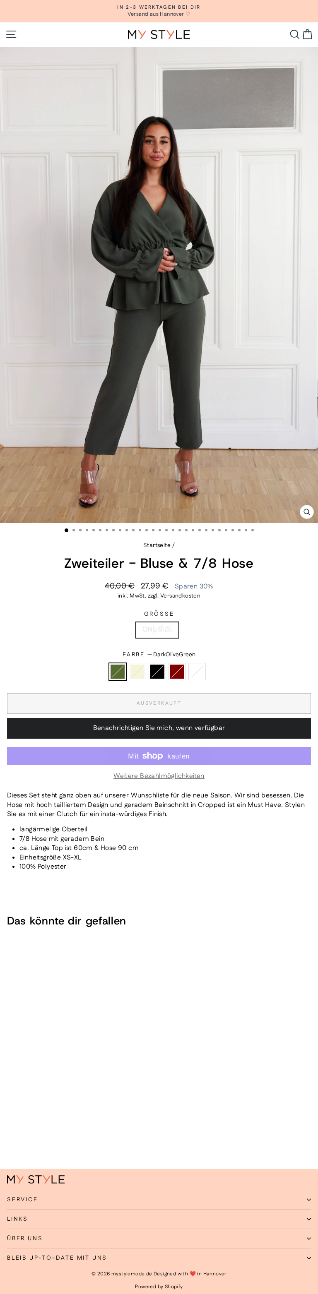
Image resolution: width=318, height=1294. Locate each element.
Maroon (177, 671)
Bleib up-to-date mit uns (57, 1258)
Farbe (159, 655)
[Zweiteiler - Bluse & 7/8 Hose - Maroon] (40, 1141)
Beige (137, 671)
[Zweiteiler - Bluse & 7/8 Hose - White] (50, 1141)
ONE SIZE (157, 629)
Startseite (157, 545)
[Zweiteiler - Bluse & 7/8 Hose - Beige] (21, 1141)
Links (17, 1219)
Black (157, 671)
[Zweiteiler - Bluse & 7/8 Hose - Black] (31, 1141)
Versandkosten (180, 596)
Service (22, 1200)
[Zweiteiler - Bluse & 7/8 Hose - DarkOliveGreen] (12, 1141)
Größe (159, 614)
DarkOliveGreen (117, 671)
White (197, 671)
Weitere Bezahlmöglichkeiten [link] (159, 776)
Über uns (25, 1238)
